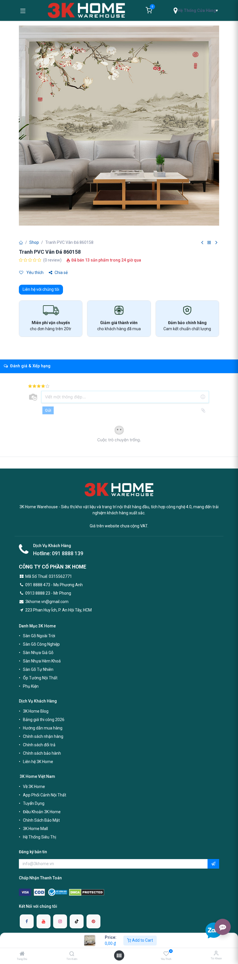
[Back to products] (209, 243)
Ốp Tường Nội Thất (40, 678)
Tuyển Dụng (33, 803)
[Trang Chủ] (22, 954)
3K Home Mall (35, 828)
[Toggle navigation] (23, 10)
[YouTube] (44, 921)
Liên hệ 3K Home (38, 761)
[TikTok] (77, 921)
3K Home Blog (35, 711)
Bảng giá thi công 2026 (43, 719)
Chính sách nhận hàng (43, 736)
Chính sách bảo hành (42, 753)
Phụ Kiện (31, 686)
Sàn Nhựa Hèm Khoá (42, 661)
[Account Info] (216, 953)
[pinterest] (93, 921)
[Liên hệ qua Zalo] (213, 930)
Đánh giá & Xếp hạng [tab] (30, 366)
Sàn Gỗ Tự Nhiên (38, 669)
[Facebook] (27, 921)
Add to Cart (142, 940)
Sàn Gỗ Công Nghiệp (41, 644)
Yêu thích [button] (35, 272)
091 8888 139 (67, 553)
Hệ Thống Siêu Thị (39, 837)
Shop (34, 242)
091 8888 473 (37, 584)
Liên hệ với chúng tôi (41, 289)
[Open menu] (119, 955)
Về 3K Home (34, 786)
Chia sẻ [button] (61, 272)
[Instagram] (60, 921)
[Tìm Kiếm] (72, 954)
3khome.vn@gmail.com (46, 601)
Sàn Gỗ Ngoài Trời (39, 635)
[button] (213, 864)
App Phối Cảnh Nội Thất (44, 795)
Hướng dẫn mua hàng (42, 728)
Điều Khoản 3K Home (42, 811)
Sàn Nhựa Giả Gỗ (38, 652)
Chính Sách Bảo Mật (41, 820)
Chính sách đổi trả (39, 744)
